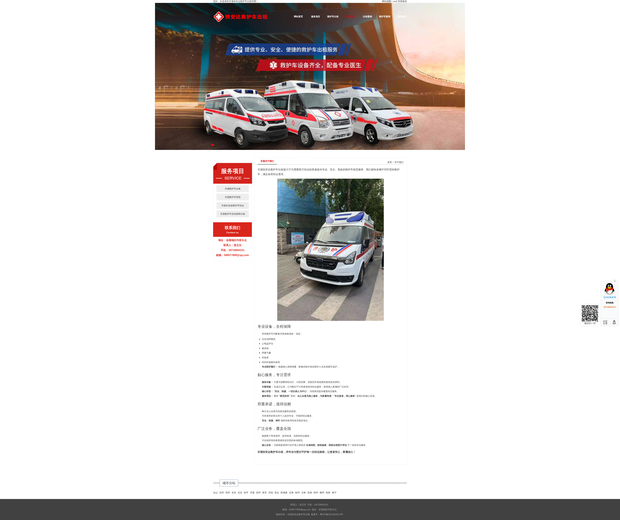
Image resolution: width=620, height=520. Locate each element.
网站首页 (298, 16)
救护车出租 (333, 16)
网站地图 (386, 1)
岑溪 (252, 492)
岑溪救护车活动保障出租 (232, 214)
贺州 (258, 492)
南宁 (334, 492)
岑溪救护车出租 (233, 188)
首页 (389, 162)
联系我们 (402, 16)
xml (395, 1)
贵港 (309, 492)
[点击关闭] (615, 281)
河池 (270, 492)
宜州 (221, 492)
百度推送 (402, 1)
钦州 (297, 492)
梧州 (316, 492)
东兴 (234, 492)
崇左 (276, 492)
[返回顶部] (614, 322)
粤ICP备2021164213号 (331, 514)
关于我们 (350, 16)
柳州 (322, 492)
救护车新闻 (384, 16)
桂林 (328, 492)
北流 (240, 492)
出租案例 (367, 16)
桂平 (246, 492)
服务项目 (315, 16)
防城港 (284, 492)
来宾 (264, 492)
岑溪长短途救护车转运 (232, 205)
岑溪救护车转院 (233, 197)
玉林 (303, 492)
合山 (215, 492)
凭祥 (227, 492)
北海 (291, 492)
